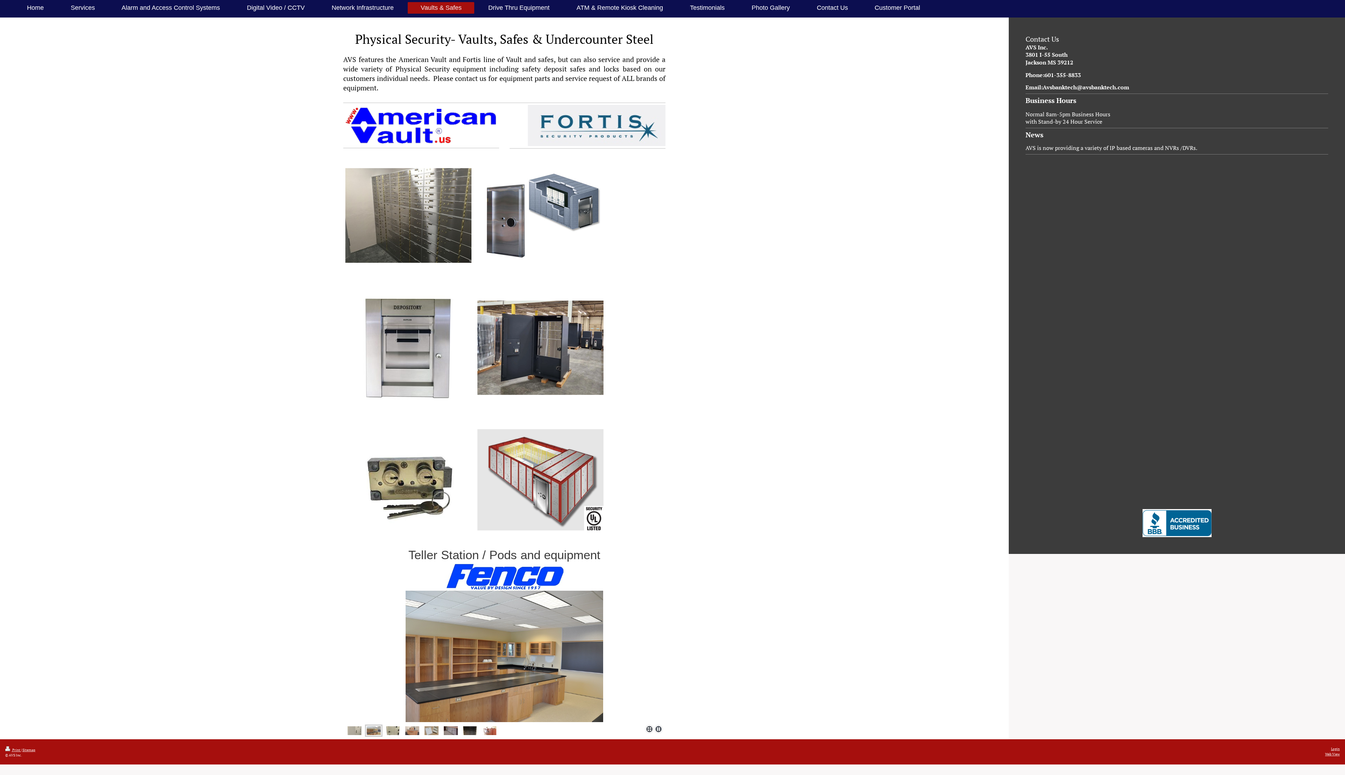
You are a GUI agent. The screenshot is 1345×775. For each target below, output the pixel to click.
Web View (1332, 754)
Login (1335, 748)
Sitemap (28, 749)
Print (16, 749)
